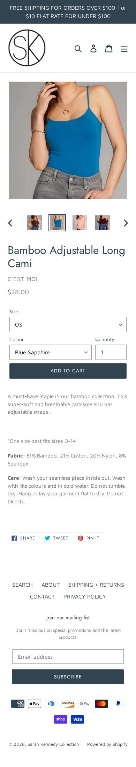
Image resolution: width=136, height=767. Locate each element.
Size (13, 311)
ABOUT (50, 585)
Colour (16, 339)
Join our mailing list (68, 618)
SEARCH (22, 585)
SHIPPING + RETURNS (96, 585)
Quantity (104, 339)
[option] (34, 222)
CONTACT (42, 596)
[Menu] (124, 48)
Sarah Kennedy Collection (54, 744)
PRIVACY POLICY (84, 596)
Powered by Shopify (107, 744)
